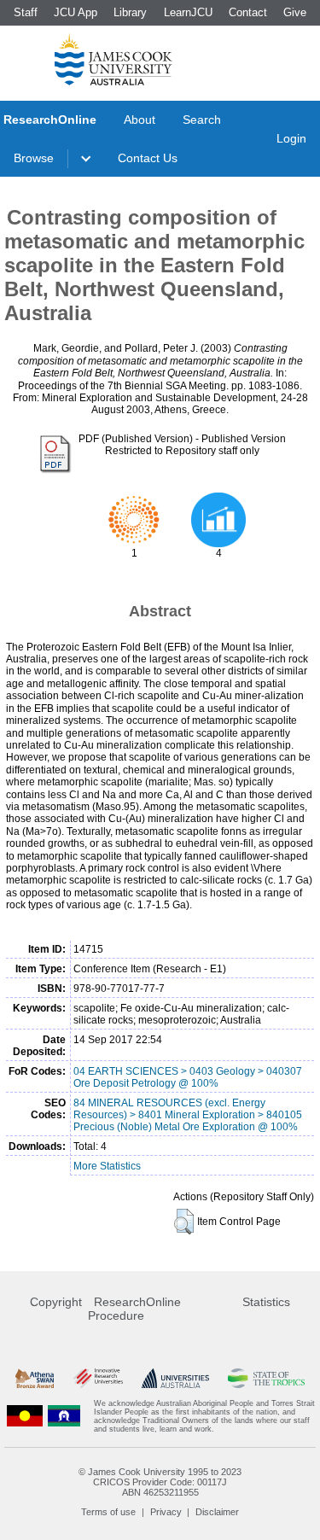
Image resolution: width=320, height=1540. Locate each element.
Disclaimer (217, 1512)
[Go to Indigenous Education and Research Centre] (24, 1416)
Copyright (56, 1302)
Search (202, 119)
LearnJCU (188, 12)
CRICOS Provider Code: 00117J (160, 1482)
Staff (26, 12)
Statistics (266, 1302)
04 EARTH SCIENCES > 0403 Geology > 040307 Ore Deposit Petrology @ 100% (187, 1077)
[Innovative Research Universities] (98, 1378)
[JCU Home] (113, 58)
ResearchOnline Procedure (134, 1308)
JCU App (75, 12)
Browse (34, 158)
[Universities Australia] (175, 1378)
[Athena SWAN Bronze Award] (34, 1378)
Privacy (166, 1512)
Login (291, 138)
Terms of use (108, 1512)
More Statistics (107, 1166)
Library (130, 12)
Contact (248, 12)
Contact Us (147, 158)
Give (294, 12)
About (139, 119)
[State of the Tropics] (266, 1378)
